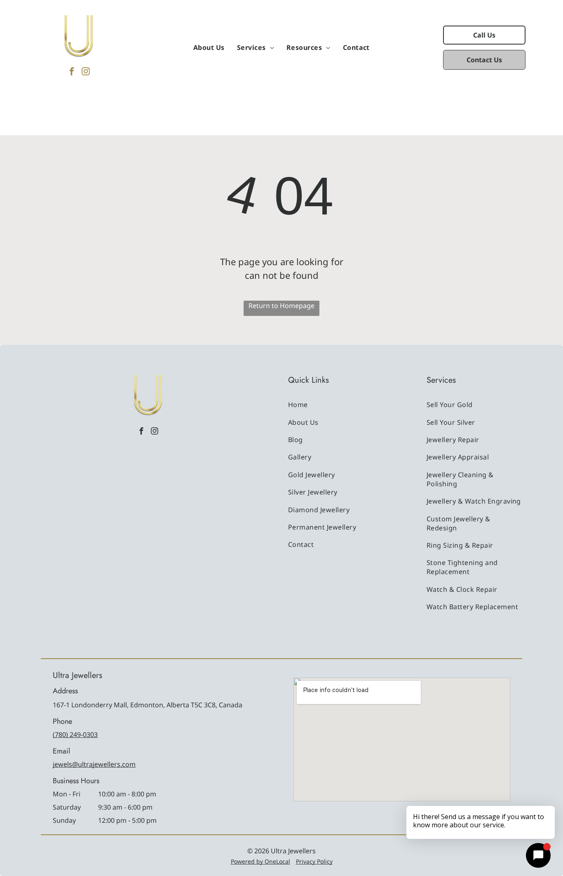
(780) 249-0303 (75, 734)
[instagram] (86, 72)
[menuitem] (209, 47)
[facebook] (72, 72)
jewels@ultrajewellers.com (94, 764)
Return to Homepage (281, 305)
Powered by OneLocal (260, 861)
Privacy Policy (314, 861)
